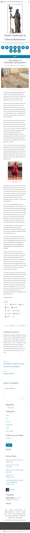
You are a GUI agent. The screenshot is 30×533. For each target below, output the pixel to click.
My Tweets (8, 438)
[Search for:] (13, 442)
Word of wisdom (9, 431)
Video (9, 514)
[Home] (3, 47)
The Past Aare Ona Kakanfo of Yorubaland (15, 515)
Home (6, 510)
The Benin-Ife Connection (15, 511)
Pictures (8, 421)
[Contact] (19, 47)
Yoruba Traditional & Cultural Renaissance (14, 520)
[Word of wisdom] (11, 47)
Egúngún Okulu (9, 475)
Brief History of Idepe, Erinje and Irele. (15, 460)
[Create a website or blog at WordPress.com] (25, 520)
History (24, 65)
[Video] (27, 47)
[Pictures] (7, 47)
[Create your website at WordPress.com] (15, 1)
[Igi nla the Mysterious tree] (11, 51)
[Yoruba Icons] (23, 47)
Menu (17, 56)
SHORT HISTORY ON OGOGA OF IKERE (15, 470)
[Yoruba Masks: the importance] (19, 51)
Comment (21, 398)
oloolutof (8, 65)
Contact (18, 512)
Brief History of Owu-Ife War (12, 465)
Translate (16, 499)
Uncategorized (9, 424)
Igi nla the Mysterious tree (18, 514)
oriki (7, 418)
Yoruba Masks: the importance (15, 517)
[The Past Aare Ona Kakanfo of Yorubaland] (15, 51)
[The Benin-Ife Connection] (15, 47)
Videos (7, 428)
